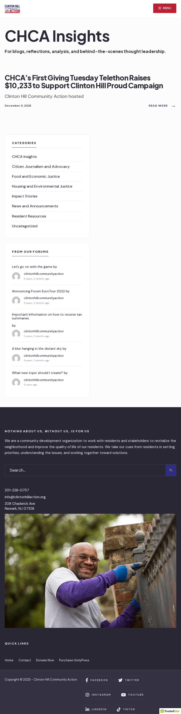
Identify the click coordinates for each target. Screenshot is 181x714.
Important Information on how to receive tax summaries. (47, 317)
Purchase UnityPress (74, 660)
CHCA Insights (24, 156)
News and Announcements (35, 206)
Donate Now (45, 660)
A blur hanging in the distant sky (37, 349)
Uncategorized (24, 226)
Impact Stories (24, 196)
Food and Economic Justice (36, 176)
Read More (162, 106)
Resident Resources (29, 216)
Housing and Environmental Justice (42, 186)
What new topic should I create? (37, 373)
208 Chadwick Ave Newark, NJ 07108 (20, 506)
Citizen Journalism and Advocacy (41, 166)
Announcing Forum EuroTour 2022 (38, 291)
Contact (25, 660)
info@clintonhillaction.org (25, 497)
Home (9, 660)
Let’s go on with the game (32, 267)
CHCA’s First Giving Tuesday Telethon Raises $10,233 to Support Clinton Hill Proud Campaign (84, 81)
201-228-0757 (17, 490)
